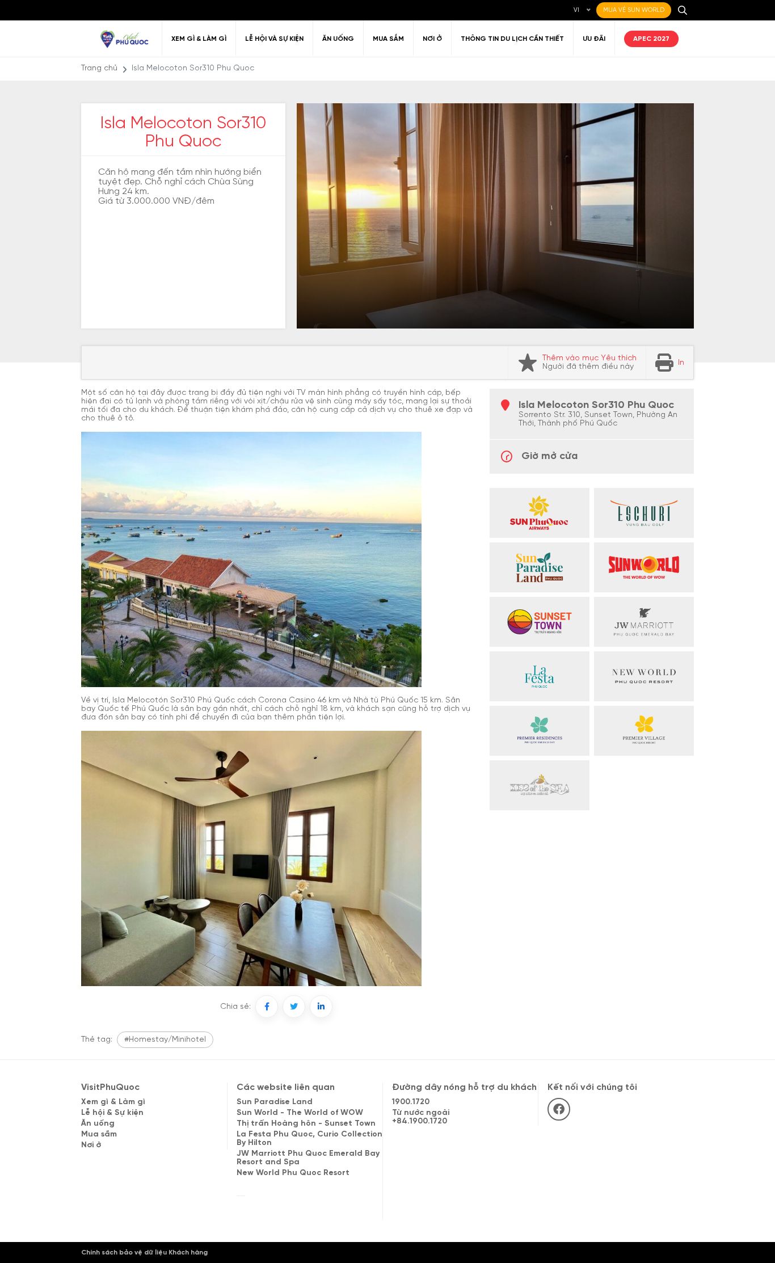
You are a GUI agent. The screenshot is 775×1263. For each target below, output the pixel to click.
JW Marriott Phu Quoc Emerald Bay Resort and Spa (308, 1158)
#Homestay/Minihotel (165, 1039)
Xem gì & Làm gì (198, 39)
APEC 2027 (651, 39)
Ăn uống (338, 39)
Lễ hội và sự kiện (274, 39)
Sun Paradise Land (275, 1102)
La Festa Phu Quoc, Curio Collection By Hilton (309, 1138)
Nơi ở (432, 39)
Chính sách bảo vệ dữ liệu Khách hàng (144, 1252)
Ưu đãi (594, 39)
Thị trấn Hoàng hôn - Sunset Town (306, 1123)
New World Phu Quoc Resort (293, 1173)
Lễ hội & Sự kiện (112, 1113)
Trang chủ (99, 68)
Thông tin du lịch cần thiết (512, 39)
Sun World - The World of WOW (300, 1113)
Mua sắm (388, 39)
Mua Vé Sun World (633, 10)
